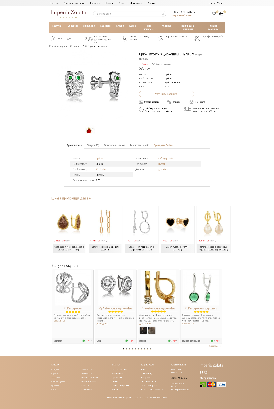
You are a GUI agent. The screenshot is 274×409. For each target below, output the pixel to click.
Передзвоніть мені (182, 15)
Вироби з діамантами (89, 377)
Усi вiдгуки (214, 345)
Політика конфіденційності (152, 389)
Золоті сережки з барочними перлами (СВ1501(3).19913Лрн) (213, 248)
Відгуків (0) (93, 145)
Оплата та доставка (74, 2)
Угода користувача (149, 385)
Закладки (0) (146, 373)
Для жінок (163, 169)
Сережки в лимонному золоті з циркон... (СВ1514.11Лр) (69, 248)
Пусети (161, 163)
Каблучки (57, 25)
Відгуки (152, 2)
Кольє (132, 25)
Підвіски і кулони (58, 381)
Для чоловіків (86, 389)
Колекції (166, 25)
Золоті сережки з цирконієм (158, 308)
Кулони (120, 25)
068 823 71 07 (176, 372)
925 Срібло (101, 169)
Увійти (220, 2)
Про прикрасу (74, 145)
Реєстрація (145, 377)
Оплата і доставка (119, 369)
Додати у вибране (163, 64)
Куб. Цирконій (165, 158)
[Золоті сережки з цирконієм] (143, 330)
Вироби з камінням (88, 381)
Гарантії (115, 381)
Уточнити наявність (166, 94)
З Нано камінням (213, 27)
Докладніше (59, 320)
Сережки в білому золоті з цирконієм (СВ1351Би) (141, 248)
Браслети (105, 25)
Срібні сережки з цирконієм (115, 308)
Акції (121, 2)
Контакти (95, 2)
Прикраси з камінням (187, 27)
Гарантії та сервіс (139, 145)
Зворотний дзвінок (148, 381)
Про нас (54, 2)
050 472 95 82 (176, 369)
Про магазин (117, 377)
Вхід (143, 369)
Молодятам (136, 2)
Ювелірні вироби (58, 45)
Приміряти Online (163, 145)
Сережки (73, 25)
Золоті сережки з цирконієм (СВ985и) (105, 248)
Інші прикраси (148, 27)
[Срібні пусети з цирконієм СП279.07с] (92, 85)
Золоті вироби (86, 373)
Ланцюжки (89, 25)
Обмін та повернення (120, 385)
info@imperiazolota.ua (180, 389)
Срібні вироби (86, 369)
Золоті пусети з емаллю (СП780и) (177, 248)
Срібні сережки (73, 308)
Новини (109, 2)
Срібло (99, 158)
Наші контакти (117, 373)
